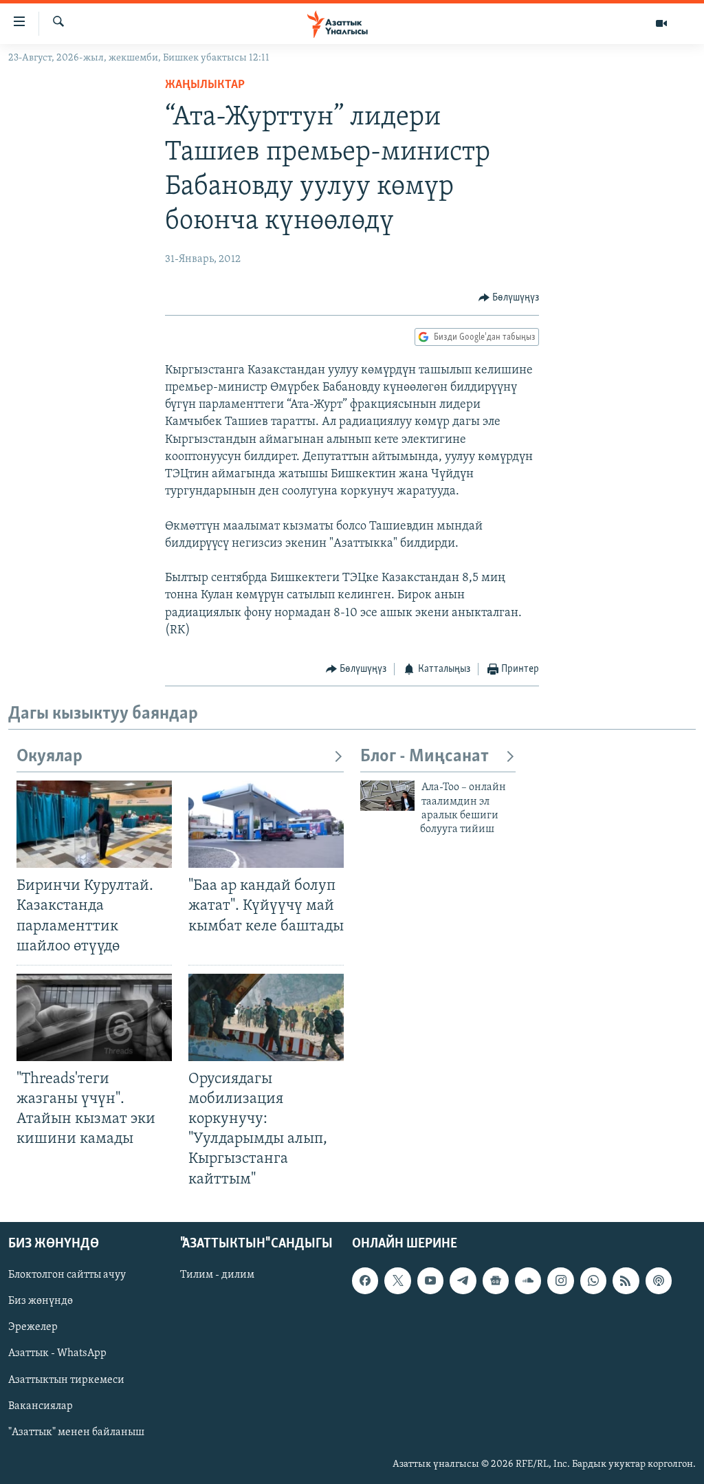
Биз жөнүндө (40, 1301)
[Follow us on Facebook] (365, 1280)
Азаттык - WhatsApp (57, 1353)
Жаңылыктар (205, 85)
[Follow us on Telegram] (463, 1280)
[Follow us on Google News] (496, 1280)
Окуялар (49, 757)
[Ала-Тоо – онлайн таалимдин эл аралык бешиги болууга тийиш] (387, 796)
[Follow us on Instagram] (560, 1280)
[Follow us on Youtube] (430, 1280)
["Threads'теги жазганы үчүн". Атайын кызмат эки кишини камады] (94, 1017)
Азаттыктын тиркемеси (66, 1379)
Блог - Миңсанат (424, 757)
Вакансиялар (40, 1405)
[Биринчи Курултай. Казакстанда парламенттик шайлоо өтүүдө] (94, 824)
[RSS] (626, 1280)
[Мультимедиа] (661, 23)
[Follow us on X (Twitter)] (397, 1280)
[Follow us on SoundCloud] (528, 1280)
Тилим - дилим (217, 1274)
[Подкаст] (659, 1280)
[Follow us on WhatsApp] (593, 1280)
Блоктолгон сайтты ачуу (67, 1274)
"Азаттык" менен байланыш (76, 1431)
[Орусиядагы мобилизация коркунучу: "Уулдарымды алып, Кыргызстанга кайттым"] (266, 1017)
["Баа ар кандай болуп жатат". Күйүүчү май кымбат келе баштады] (266, 824)
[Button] (509, 298)
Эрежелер (33, 1327)
